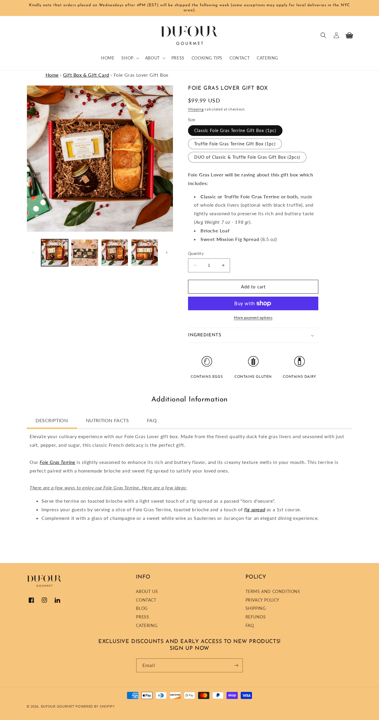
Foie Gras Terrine (57, 462)
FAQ (249, 625)
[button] (129, 58)
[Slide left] (33, 252)
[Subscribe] (236, 665)
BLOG (141, 608)
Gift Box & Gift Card (86, 75)
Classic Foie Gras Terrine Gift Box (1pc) (235, 130)
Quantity (196, 253)
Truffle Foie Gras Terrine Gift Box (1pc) (235, 143)
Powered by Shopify (95, 706)
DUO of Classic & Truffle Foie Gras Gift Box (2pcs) (247, 157)
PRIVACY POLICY (262, 600)
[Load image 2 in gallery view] (84, 252)
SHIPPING (255, 608)
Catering (146, 625)
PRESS (142, 617)
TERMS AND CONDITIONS (272, 592)
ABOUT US (147, 592)
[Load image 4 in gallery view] (144, 252)
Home (52, 75)
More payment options (253, 317)
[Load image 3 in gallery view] (114, 252)
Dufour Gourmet (58, 706)
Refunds (255, 617)
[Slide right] (166, 252)
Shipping (196, 109)
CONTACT (146, 600)
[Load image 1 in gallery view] (54, 252)
